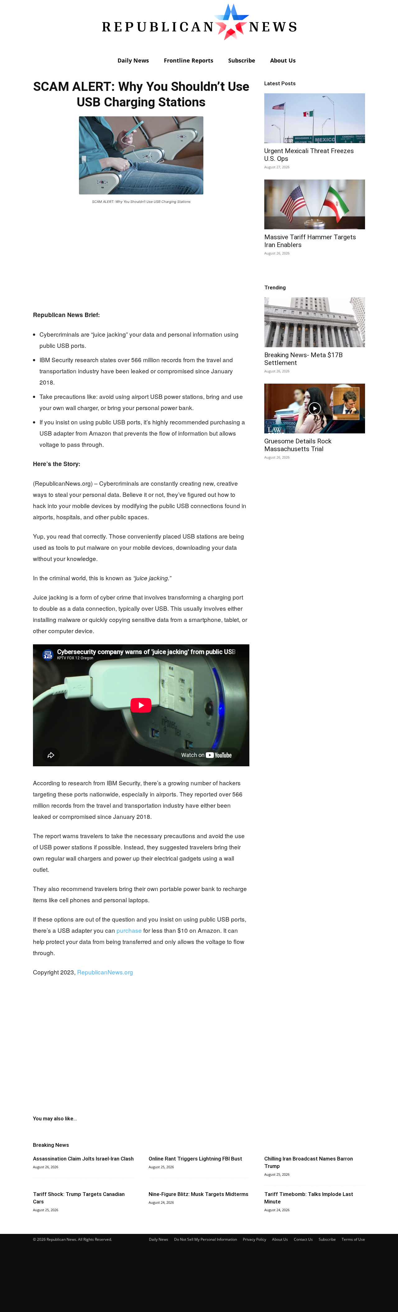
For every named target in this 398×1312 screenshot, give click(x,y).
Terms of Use (353, 1239)
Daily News (133, 60)
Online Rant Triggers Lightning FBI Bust (195, 1159)
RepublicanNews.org (105, 972)
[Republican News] (199, 26)
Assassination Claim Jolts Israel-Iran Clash (83, 1159)
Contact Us (303, 1239)
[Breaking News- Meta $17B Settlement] (314, 322)
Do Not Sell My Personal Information (205, 1239)
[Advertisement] (141, 255)
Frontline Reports (188, 60)
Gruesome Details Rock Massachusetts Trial (297, 445)
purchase (129, 930)
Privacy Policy (254, 1239)
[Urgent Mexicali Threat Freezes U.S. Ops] (314, 118)
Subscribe (241, 60)
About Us (283, 60)
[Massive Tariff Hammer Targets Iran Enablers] (314, 204)
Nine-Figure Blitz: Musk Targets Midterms (198, 1194)
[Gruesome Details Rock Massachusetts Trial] (314, 408)
